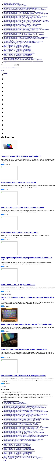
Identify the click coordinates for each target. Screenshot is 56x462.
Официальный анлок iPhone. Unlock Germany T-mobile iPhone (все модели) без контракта (26, 20)
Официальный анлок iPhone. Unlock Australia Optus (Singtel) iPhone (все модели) (23, 12)
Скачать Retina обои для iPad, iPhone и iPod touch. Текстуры (18, 57)
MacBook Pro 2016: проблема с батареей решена (19, 232)
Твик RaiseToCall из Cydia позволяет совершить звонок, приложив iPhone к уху (23, 61)
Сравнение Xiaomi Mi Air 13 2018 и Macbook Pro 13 (21, 156)
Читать (2, 164)
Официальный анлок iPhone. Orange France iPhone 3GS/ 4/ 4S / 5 (19, 11)
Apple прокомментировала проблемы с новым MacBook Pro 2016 (26, 324)
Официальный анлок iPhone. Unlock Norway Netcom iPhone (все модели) (22, 22)
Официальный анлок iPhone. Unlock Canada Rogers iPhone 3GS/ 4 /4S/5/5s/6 (22, 17)
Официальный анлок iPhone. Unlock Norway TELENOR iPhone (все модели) (22, 24)
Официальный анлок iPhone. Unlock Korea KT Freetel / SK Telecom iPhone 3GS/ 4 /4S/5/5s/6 (26, 21)
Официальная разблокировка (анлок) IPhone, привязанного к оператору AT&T (23, 8)
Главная (5, 1)
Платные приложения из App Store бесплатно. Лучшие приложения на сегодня (23, 41)
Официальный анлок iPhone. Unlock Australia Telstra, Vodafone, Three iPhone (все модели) (26, 13)
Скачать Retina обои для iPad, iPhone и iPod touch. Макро (18, 55)
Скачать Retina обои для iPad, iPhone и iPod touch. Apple (17, 46)
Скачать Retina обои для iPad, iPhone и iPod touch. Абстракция (19, 51)
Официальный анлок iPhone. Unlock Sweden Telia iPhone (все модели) (21, 30)
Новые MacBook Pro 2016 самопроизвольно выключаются (24, 349)
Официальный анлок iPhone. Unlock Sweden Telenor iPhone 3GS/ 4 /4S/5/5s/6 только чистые (26, 29)
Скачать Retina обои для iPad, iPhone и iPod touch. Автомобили (19, 53)
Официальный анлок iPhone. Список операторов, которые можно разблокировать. (24, 38)
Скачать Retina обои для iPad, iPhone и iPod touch (16, 45)
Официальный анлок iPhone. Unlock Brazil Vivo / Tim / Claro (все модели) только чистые (25, 16)
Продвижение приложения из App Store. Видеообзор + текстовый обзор (21, 42)
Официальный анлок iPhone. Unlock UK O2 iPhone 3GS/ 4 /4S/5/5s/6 (20, 33)
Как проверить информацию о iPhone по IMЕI (15, 5)
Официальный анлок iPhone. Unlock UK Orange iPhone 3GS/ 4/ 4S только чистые (24, 34)
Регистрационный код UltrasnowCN (12, 43)
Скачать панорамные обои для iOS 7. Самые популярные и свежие (20, 58)
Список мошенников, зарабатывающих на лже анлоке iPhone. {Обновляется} (23, 59)
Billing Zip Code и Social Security (11, 3)
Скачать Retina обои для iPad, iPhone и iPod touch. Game (17, 50)
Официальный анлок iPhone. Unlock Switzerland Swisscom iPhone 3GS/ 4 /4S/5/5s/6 (24, 32)
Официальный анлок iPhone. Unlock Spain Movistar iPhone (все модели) (21, 26)
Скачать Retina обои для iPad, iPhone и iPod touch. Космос (18, 54)
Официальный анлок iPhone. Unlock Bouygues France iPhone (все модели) (22, 15)
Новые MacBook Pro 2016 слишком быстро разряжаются (23, 376)
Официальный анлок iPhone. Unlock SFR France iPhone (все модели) (20, 25)
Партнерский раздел (9, 40)
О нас (5, 62)
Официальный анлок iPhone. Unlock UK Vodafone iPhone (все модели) (21, 36)
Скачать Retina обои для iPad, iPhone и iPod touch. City (17, 47)
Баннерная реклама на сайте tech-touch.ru (14, 4)
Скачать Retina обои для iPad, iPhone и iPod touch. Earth (17, 49)
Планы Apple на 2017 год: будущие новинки (18, 285)
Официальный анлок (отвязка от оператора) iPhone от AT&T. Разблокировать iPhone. (25, 9)
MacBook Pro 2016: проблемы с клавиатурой (18, 182)
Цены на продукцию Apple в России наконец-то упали (22, 207)
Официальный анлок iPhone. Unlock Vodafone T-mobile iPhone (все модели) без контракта (26, 37)
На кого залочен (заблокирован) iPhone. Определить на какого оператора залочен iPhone (25, 7)
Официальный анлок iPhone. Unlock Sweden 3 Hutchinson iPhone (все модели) (23, 28)
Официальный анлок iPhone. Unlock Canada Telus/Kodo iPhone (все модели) (22, 18)
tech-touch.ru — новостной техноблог (10, 67)
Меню (2, 70)
